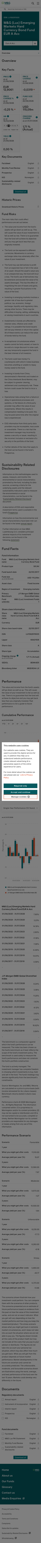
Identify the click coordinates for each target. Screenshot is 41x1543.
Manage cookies (19, 797)
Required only (20, 786)
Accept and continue (20, 792)
